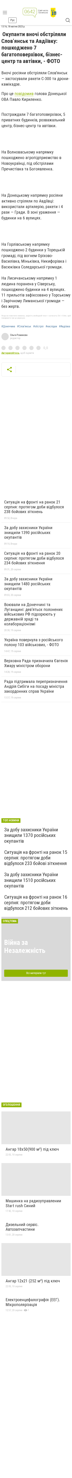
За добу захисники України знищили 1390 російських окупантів (28, 532)
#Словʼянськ (24, 326)
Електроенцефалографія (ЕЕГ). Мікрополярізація (33, 1302)
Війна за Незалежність (24, 946)
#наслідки (51, 326)
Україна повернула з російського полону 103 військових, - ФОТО (33, 642)
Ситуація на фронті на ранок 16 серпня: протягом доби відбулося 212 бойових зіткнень (36, 902)
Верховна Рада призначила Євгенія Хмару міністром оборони (36, 663)
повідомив (24, 93)
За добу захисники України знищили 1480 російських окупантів (28, 584)
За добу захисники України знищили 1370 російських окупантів (31, 835)
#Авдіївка (64, 326)
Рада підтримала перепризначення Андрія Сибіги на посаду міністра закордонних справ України (35, 686)
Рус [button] (12, 20)
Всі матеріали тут (36, 973)
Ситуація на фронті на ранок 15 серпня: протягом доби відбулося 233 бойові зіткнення (35, 857)
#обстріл (38, 326)
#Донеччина (8, 326)
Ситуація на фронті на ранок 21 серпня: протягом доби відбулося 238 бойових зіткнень (34, 507)
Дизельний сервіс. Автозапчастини (22, 1227)
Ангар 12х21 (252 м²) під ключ (33, 1280)
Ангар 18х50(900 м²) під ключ (32, 1149)
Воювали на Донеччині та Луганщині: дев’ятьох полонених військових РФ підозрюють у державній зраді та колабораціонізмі (33, 614)
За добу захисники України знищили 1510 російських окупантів (31, 880)
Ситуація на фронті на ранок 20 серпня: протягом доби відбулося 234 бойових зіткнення (34, 558)
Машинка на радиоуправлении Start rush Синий (33, 1203)
